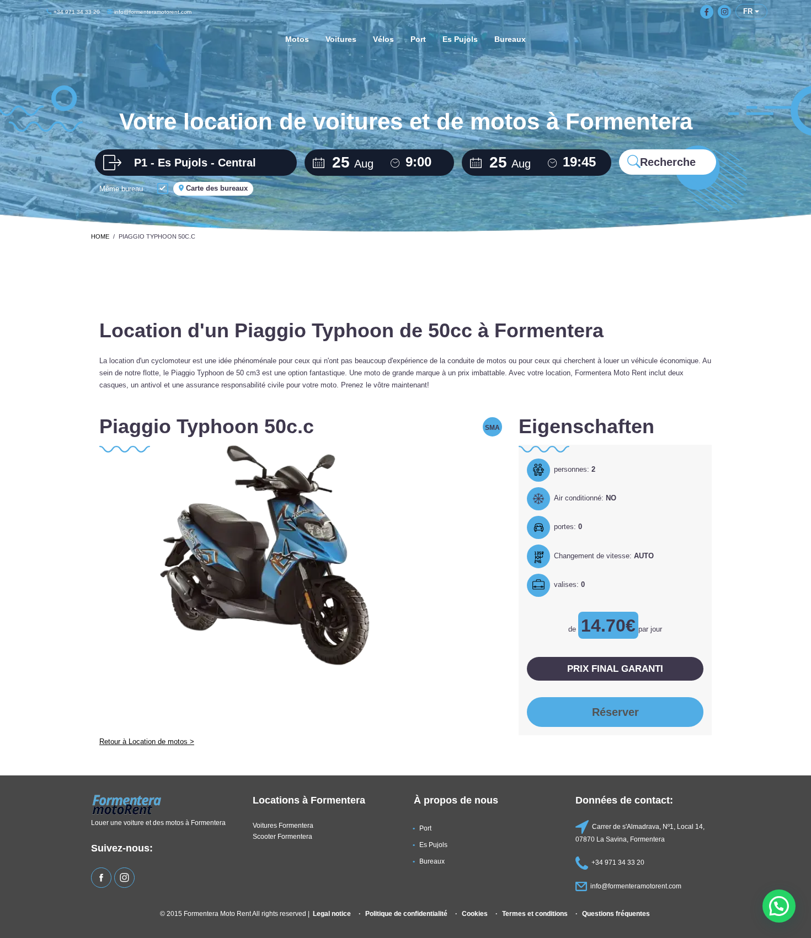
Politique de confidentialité (406, 913)
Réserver (615, 712)
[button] (779, 906)
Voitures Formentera (283, 825)
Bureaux (432, 861)
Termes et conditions (535, 913)
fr (749, 11)
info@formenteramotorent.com (152, 11)
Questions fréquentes (616, 913)
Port (425, 828)
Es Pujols (433, 844)
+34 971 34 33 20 (76, 11)
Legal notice (332, 913)
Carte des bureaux (216, 188)
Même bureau (121, 189)
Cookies (475, 913)
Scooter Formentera (282, 836)
